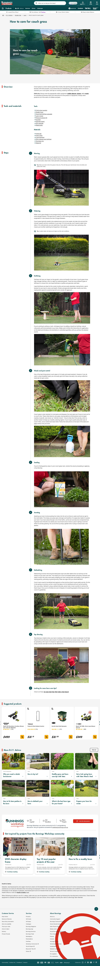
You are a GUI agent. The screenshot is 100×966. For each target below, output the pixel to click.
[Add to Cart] (22, 737)
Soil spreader (39, 123)
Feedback (19, 962)
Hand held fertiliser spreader (44, 114)
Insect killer (39, 135)
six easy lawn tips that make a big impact (56, 692)
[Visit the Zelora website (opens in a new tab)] (80, 8)
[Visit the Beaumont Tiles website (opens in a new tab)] (72, 8)
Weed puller (39, 125)
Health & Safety (21, 892)
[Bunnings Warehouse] (6, 4)
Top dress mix (40, 141)
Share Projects (64, 821)
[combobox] (50, 3)
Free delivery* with (36, 12)
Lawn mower (39, 116)
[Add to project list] (28, 708)
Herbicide (38, 133)
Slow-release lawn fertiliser (43, 139)
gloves (79, 93)
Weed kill (38, 143)
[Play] (50, 52)
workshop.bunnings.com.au (60, 827)
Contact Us (12, 962)
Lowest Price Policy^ (13, 12)
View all (94, 749)
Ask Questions (48, 821)
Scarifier (38, 119)
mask (87, 93)
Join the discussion (84, 821)
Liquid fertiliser (40, 137)
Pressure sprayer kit (41, 117)
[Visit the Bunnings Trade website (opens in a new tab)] (95, 8)
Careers (25, 962)
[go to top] (96, 909)
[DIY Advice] (19, 8)
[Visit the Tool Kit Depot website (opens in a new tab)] (88, 8)
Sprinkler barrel (40, 121)
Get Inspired (32, 821)
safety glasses (72, 93)
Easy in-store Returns (88, 12)
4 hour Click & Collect (63, 12)
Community (5, 962)
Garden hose (39, 112)
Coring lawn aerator (41, 110)
